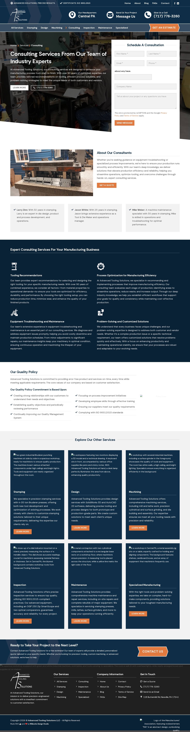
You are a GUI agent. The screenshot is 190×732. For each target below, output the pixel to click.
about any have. (123, 71)
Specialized (122, 27)
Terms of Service (131, 115)
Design (44, 27)
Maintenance (105, 27)
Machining (57, 27)
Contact (165, 3)
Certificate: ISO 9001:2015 (76, 3)
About (137, 3)
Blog (146, 3)
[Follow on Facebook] (175, 3)
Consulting (74, 27)
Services (24, 45)
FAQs (154, 3)
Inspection (89, 27)
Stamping (32, 27)
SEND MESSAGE (124, 122)
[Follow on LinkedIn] (178, 3)
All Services (17, 27)
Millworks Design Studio (39, 724)
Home (128, 3)
